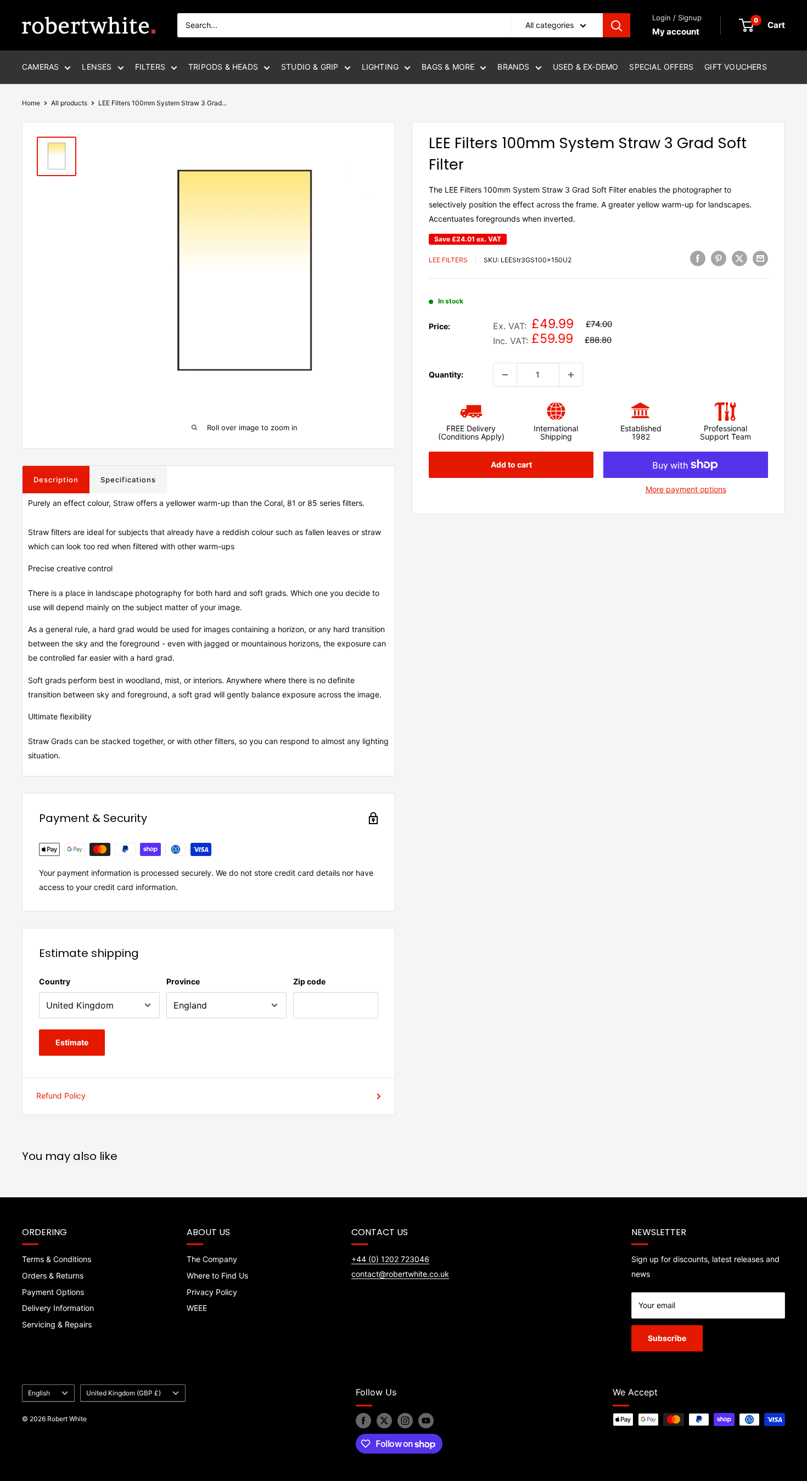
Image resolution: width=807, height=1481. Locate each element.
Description (56, 479)
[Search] (616, 25)
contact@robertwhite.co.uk (400, 1274)
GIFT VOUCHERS (735, 66)
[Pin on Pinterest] (718, 258)
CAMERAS (40, 66)
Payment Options (53, 1292)
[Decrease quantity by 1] (505, 374)
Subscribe (667, 1338)
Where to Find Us (217, 1275)
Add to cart (511, 464)
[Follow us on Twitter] (384, 1420)
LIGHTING (380, 66)
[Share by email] (760, 258)
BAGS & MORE (448, 66)
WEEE (197, 1308)
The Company (212, 1259)
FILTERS (150, 66)
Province (183, 981)
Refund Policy (61, 1095)
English (39, 1393)
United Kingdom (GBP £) (123, 1393)
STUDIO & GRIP (310, 66)
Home (31, 103)
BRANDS (513, 66)
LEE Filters (448, 260)
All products (69, 103)
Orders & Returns (52, 1275)
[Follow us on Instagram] (405, 1420)
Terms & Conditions (56, 1259)
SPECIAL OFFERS (661, 66)
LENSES (96, 66)
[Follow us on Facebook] (363, 1420)
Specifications (128, 479)
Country (54, 981)
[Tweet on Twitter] (739, 258)
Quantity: (446, 374)
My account (675, 31)
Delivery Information (58, 1308)
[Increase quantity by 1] (570, 374)
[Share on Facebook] (697, 258)
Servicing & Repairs (57, 1324)
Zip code (309, 981)
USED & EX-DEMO (586, 66)
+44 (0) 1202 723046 (390, 1259)
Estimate (71, 1042)
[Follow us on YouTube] (426, 1420)
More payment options (686, 489)
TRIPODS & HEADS (223, 66)
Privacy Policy (212, 1292)
